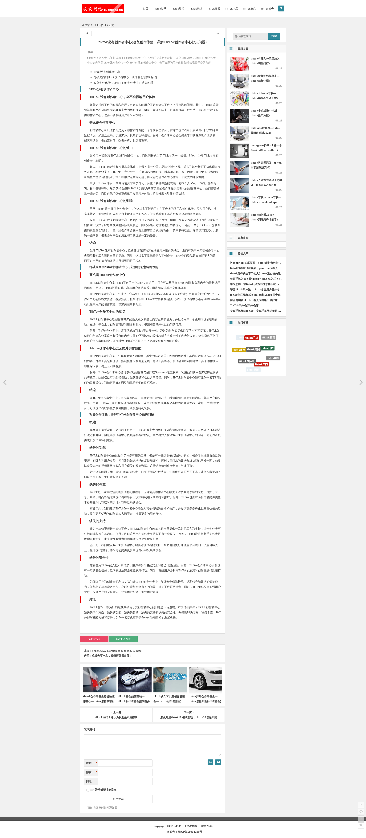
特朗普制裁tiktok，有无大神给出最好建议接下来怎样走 (263, 300)
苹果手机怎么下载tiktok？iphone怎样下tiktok (258, 278)
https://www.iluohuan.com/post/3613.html (116, 650)
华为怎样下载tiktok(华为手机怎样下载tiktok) (257, 284)
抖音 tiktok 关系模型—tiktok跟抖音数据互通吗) (258, 262)
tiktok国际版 (247, 347)
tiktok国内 (261, 349)
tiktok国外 (253, 362)
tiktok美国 (253, 335)
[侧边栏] (218, 33)
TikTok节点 (249, 8)
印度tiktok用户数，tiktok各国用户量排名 (255, 289)
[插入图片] (218, 762)
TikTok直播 (213, 8)
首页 (145, 8)
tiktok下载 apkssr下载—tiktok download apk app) (266, 202)
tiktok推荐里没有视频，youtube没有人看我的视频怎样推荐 (266, 268)
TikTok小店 (231, 8)
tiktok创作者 (123, 638)
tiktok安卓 (251, 369)
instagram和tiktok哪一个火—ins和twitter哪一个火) (266, 150)
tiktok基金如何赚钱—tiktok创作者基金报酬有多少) (134, 701)
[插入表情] (210, 762)
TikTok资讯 (159, 8)
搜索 (274, 36)
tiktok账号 (239, 344)
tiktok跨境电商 (267, 363)
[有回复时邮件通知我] (89, 808)
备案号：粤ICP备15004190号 (184, 831)
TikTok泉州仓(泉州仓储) (244, 305)
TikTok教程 (177, 8)
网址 (89, 781)
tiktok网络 (273, 350)
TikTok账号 (267, 8)
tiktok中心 (94, 638)
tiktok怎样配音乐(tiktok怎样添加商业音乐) (256, 294)
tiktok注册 (241, 360)
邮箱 (91, 772)
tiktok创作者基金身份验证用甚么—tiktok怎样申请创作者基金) (99, 701)
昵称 (91, 763)
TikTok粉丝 (195, 8)
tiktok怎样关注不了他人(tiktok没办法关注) (256, 273)
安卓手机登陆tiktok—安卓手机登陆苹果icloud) (258, 310)
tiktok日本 (267, 337)
